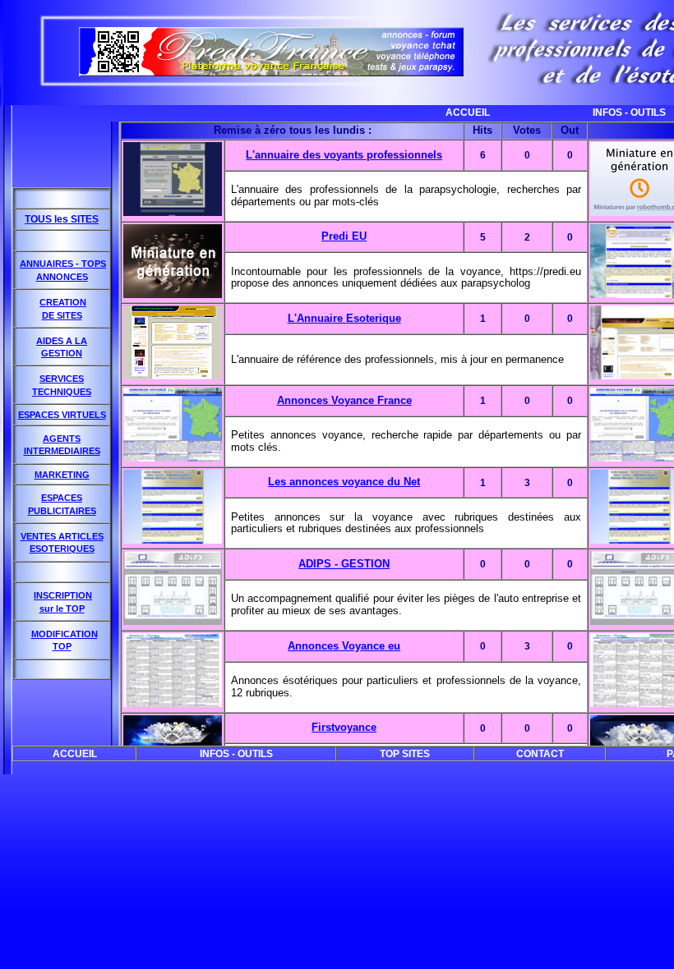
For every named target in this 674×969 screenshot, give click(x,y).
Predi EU (344, 236)
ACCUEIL (448, 112)
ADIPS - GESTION (344, 564)
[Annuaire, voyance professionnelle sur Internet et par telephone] (271, 72)
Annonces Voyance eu (344, 646)
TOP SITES (405, 754)
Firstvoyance (344, 727)
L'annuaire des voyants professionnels (344, 155)
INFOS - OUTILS (609, 112)
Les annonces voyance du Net (344, 481)
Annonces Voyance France (344, 400)
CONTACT (540, 754)
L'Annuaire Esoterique (344, 318)
